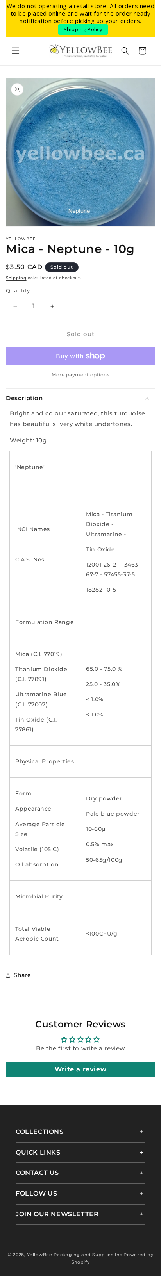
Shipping (16, 277)
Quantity (18, 290)
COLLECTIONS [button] (40, 1131)
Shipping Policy (83, 29)
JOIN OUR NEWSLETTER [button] (57, 1214)
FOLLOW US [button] (36, 1193)
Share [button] (22, 974)
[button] (15, 50)
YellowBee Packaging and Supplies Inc (74, 1254)
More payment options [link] (80, 375)
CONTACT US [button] (37, 1172)
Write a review (80, 1069)
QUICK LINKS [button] (38, 1152)
